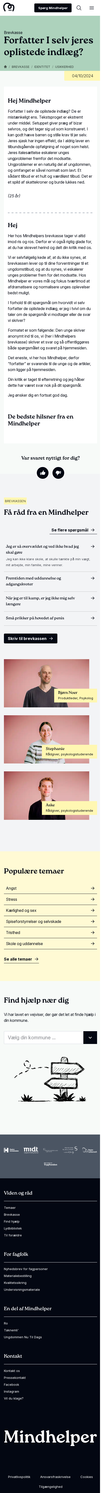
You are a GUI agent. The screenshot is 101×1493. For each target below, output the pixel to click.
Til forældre (13, 1235)
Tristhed (13, 932)
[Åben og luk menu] (91, 7)
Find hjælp (12, 1221)
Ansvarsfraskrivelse (55, 1477)
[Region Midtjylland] (31, 1150)
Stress (11, 899)
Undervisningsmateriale (22, 1289)
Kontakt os (12, 1371)
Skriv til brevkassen (27, 638)
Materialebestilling (18, 1276)
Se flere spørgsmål (69, 530)
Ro (6, 1323)
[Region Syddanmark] (89, 1150)
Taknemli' (11, 1330)
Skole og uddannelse (24, 943)
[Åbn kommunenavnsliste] (90, 1037)
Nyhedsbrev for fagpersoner (26, 1269)
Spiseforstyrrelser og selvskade (33, 921)
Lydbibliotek (13, 1228)
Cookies (86, 1477)
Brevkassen (15, 501)
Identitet (42, 67)
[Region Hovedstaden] (11, 1150)
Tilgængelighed (51, 1487)
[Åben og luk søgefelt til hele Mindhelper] (79, 7)
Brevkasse (20, 67)
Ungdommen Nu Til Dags (23, 1337)
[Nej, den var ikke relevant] (58, 473)
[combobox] (50, 1037)
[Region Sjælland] (70, 1150)
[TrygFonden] (50, 1164)
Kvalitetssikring (15, 1283)
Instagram (11, 1391)
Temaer (10, 1208)
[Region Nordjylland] (50, 1150)
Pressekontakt (15, 1378)
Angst (11, 888)
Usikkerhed (64, 67)
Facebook (11, 1384)
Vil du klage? (14, 1398)
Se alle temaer (18, 959)
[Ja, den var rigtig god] (42, 473)
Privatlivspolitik (19, 1477)
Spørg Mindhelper (53, 8)
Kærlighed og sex (21, 910)
